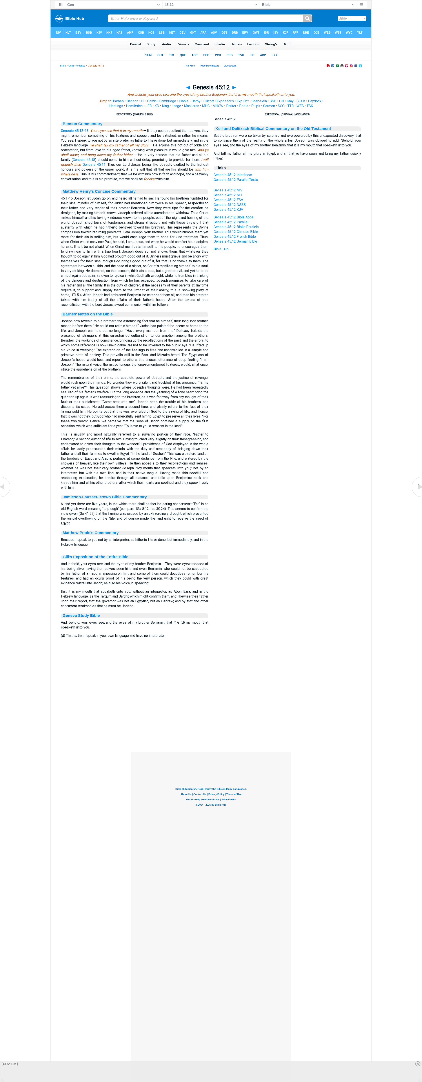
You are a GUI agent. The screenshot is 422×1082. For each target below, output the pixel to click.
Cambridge (167, 101)
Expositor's (225, 101)
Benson (132, 101)
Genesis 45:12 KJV (228, 209)
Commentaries (76, 65)
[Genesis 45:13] (416, 497)
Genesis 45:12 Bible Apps (234, 217)
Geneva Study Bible (81, 615)
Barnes (118, 101)
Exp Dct (243, 101)
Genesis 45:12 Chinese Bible (236, 232)
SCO (281, 106)
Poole (243, 106)
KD (157, 106)
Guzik (300, 101)
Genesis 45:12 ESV (228, 200)
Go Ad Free (9, 1064)
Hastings (116, 106)
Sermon (269, 106)
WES (300, 106)
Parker (231, 106)
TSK (310, 106)
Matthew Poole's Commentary (91, 533)
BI (142, 101)
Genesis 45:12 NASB (230, 205)
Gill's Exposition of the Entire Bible (95, 557)
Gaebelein (259, 101)
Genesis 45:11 (94, 164)
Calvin (151, 101)
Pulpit (255, 106)
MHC (206, 106)
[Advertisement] (211, 725)
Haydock (314, 101)
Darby (195, 101)
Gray (290, 101)
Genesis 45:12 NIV (228, 190)
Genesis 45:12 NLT (228, 195)
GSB (273, 101)
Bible (63, 65)
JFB (149, 106)
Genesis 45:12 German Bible (235, 241)
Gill (281, 101)
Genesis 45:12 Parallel (231, 222)
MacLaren (191, 106)
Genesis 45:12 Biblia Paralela (236, 227)
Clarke (184, 101)
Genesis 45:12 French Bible (235, 236)
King (165, 106)
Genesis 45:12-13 (75, 131)
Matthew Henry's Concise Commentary (99, 191)
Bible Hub (221, 249)
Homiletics (134, 106)
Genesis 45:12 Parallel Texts (236, 180)
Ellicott (208, 101)
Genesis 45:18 (84, 160)
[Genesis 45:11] (5, 497)
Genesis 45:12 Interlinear (233, 175)
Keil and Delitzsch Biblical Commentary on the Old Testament (273, 128)
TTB (290, 106)
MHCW (218, 106)
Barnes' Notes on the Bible (88, 314)
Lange (176, 106)
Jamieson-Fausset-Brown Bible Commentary (105, 497)
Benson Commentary (82, 124)
